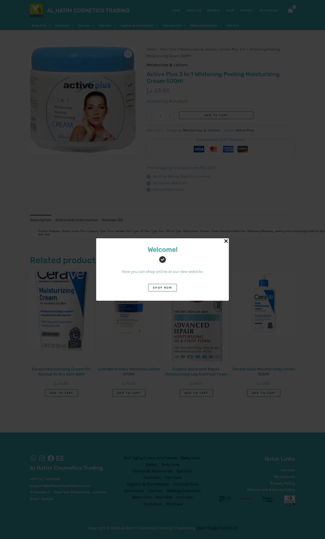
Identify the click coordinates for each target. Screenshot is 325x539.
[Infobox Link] (162, 263)
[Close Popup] (226, 241)
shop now (162, 287)
